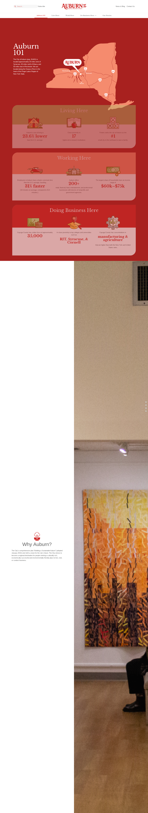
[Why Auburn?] (146, 405)
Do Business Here (87, 15)
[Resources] (146, 411)
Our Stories (106, 15)
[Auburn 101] (146, 402)
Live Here (55, 15)
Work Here (70, 15)
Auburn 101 (41, 15)
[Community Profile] (146, 408)
